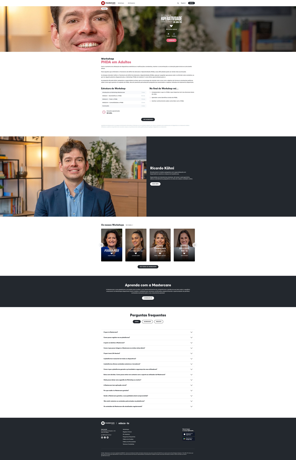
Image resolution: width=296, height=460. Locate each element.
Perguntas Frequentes (129, 436)
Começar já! (148, 298)
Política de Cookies (128, 439)
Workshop (147, 321)
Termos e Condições (128, 444)
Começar (171, 40)
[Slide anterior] (101, 245)
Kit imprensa (126, 434)
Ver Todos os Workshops (148, 266)
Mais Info (155, 184)
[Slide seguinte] (194, 245)
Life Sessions (131, 3)
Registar (183, 3)
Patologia (104, 8)
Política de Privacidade (129, 441)
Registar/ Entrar (127, 432)
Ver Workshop (148, 119)
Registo (158, 321)
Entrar (191, 3)
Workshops (121, 3)
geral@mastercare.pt (106, 434)
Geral (137, 321)
